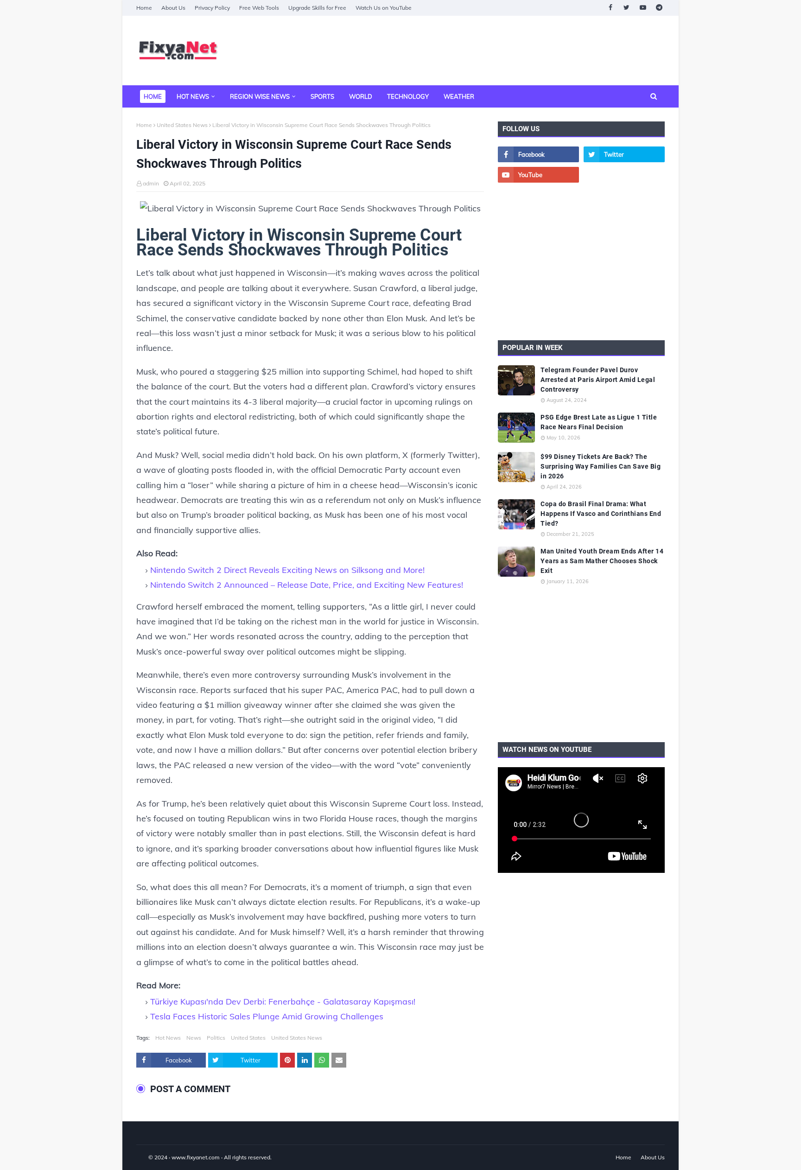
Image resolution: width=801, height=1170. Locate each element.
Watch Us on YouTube (384, 7)
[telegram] (659, 7)
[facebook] (610, 7)
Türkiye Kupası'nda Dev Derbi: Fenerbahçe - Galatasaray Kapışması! (282, 1001)
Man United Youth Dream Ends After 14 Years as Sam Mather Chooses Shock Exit (601, 560)
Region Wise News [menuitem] (260, 96)
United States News (182, 124)
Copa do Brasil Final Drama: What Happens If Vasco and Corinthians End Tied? (600, 513)
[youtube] (642, 7)
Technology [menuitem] (408, 96)
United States (248, 1037)
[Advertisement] (496, 50)
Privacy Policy (212, 7)
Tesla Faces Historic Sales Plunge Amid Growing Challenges (266, 1016)
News (193, 1037)
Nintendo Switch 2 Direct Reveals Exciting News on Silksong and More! (287, 570)
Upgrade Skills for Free (317, 7)
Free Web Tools (259, 7)
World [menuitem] (360, 96)
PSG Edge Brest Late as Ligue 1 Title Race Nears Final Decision (598, 422)
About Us (173, 7)
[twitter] (626, 7)
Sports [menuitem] (322, 96)
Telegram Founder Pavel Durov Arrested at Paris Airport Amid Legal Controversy (597, 379)
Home (144, 7)
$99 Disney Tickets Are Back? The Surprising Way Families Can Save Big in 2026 (600, 466)
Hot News (168, 1037)
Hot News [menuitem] (193, 96)
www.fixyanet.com (196, 1157)
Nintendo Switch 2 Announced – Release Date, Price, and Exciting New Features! (306, 584)
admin (151, 183)
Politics (216, 1037)
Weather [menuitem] (459, 96)
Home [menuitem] (153, 96)
